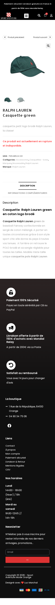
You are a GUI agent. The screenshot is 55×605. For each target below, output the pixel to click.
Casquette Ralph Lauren (18, 221)
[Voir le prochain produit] (50, 37)
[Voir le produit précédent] (5, 37)
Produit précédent (16, 37)
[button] (26, 16)
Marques (7, 163)
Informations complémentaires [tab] (27, 193)
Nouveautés (19, 163)
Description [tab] (27, 185)
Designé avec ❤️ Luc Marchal (22, 582)
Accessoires (22, 159)
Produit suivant (40, 37)
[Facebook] (9, 425)
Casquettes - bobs (38, 159)
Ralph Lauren (32, 163)
